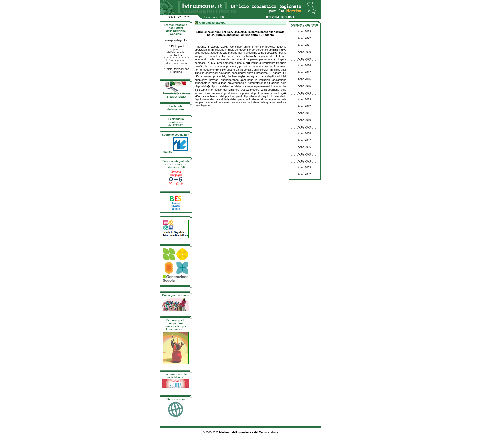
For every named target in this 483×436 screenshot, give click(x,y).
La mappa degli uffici (176, 40)
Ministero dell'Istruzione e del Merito (243, 432)
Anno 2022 (304, 38)
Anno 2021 (304, 45)
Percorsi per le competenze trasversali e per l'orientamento (175, 325)
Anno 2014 (304, 92)
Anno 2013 (304, 99)
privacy (274, 432)
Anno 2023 (304, 31)
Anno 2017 (304, 72)
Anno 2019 (304, 58)
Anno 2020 (304, 51)
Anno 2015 (304, 85)
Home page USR (214, 17)
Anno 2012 (304, 106)
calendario (280, 96)
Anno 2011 (304, 112)
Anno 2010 (304, 119)
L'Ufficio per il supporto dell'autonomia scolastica (175, 51)
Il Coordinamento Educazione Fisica (176, 62)
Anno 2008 (304, 133)
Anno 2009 (304, 126)
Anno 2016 (304, 79)
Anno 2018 (304, 65)
